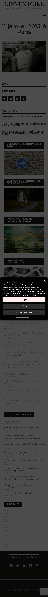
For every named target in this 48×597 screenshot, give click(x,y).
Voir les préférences (24, 312)
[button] (44, 280)
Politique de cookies (22, 317)
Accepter (24, 300)
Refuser (24, 306)
